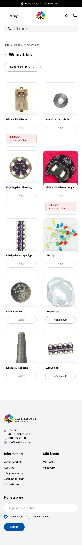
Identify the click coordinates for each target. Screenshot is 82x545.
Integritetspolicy (13, 473)
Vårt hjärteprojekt (14, 478)
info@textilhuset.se (19, 442)
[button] (66, 16)
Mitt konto (49, 462)
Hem (7, 45)
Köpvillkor (9, 467)
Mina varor (49, 467)
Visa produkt (60, 319)
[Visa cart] (75, 16)
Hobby (18, 45)
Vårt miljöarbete (13, 462)
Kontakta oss (11, 484)
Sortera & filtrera (20, 66)
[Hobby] (5, 55)
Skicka (14, 526)
